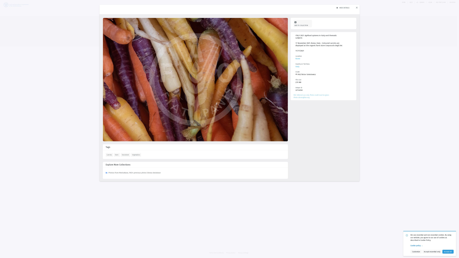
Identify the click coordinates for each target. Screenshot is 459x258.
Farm (116, 155)
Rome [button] (297, 59)
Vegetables (136, 155)
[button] (356, 7)
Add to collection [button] (301, 25)
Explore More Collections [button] (118, 164)
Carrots (109, 155)
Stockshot (125, 155)
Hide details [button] (344, 8)
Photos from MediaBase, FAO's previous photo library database (134, 173)
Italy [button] (297, 66)
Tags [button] (108, 147)
